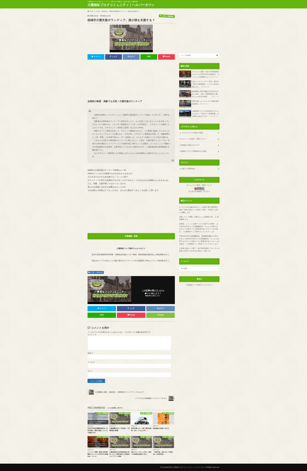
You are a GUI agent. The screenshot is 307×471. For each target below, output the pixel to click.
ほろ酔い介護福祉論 (96, 272)
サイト (90, 371)
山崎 (205, 251)
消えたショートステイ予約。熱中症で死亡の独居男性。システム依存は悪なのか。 (205, 84)
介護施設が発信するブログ (190, 145)
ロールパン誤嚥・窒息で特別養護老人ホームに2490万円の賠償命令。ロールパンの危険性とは (205, 74)
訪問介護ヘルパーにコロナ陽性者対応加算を (205, 102)
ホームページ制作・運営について (199, 185)
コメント (92, 335)
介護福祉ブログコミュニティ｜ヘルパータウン (121, 4)
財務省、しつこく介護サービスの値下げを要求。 (197, 224)
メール (91, 362)
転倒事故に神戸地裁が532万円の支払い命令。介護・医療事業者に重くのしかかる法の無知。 (205, 93)
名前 (90, 353)
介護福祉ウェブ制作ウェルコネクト (199, 285)
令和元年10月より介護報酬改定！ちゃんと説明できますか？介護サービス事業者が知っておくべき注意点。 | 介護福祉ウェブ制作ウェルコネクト (198, 228)
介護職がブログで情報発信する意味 (193, 151)
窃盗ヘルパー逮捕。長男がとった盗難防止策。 (196, 217)
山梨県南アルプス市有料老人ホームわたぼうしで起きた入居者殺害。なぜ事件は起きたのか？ (205, 113)
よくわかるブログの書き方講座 (191, 133)
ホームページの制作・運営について (193, 139)
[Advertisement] (131, 80)
